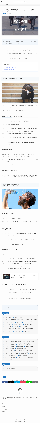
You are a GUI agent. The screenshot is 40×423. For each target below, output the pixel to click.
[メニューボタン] (2, 2)
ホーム (13, 419)
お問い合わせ (26, 419)
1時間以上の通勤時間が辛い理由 (10, 67)
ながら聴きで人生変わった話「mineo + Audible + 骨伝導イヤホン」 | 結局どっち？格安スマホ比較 (23, 276)
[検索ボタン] (38, 2)
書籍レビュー (5, 411)
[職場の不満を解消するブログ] (20, 2)
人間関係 (4, 13)
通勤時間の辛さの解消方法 (9, 69)
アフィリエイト (6, 406)
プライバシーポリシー (18, 419)
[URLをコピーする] (35, 382)
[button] (5, 382)
